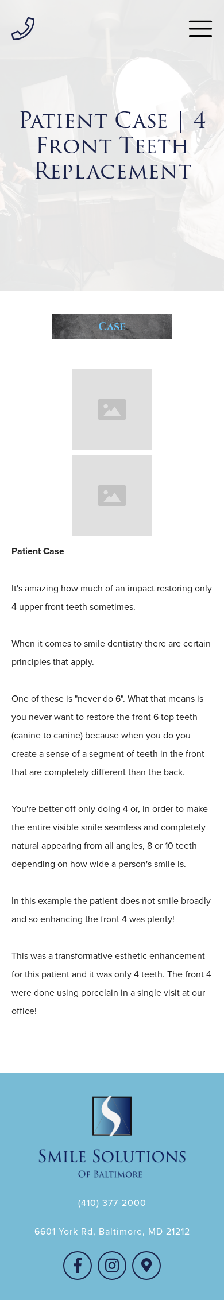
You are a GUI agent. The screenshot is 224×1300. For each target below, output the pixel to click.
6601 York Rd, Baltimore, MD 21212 (112, 1231)
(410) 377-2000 (112, 1202)
